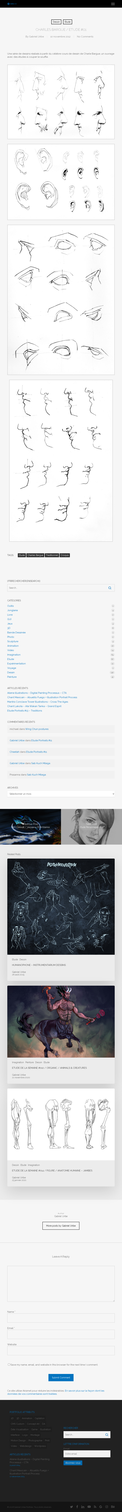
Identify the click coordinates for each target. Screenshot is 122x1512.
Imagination (13, 654)
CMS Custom (17, 1424)
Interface (15, 1435)
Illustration (45, 1429)
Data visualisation (20, 1429)
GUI (9, 619)
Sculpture (12, 641)
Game (34, 1429)
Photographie (35, 1440)
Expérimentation (16, 663)
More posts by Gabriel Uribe (61, 1225)
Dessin (56, 22)
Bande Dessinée (16, 632)
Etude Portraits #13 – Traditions (24, 710)
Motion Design (18, 1440)
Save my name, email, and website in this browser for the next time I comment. (54, 1364)
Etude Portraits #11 (41, 740)
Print (47, 1440)
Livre (10, 614)
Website (12, 1344)
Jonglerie (12, 610)
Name (11, 1311)
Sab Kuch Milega (40, 763)
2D (12, 1418)
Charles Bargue (35, 555)
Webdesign (26, 1446)
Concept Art (33, 1424)
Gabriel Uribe (36, 36)
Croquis (65, 555)
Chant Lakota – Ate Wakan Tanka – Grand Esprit (34, 706)
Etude (68, 22)
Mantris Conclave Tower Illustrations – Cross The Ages (37, 701)
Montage (35, 1435)
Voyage (11, 668)
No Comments (85, 36)
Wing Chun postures (36, 729)
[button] (113, 3)
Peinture (12, 676)
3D (8, 628)
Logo (25, 1435)
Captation (39, 1418)
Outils (10, 605)
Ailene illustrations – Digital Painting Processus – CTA (37, 692)
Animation (13, 645)
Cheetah (14, 751)
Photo (10, 637)
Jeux (10, 623)
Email (11, 1328)
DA (43, 1424)
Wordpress (40, 1446)
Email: (67, 1448)
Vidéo (10, 650)
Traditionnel (52, 555)
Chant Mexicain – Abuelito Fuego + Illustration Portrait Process (42, 697)
